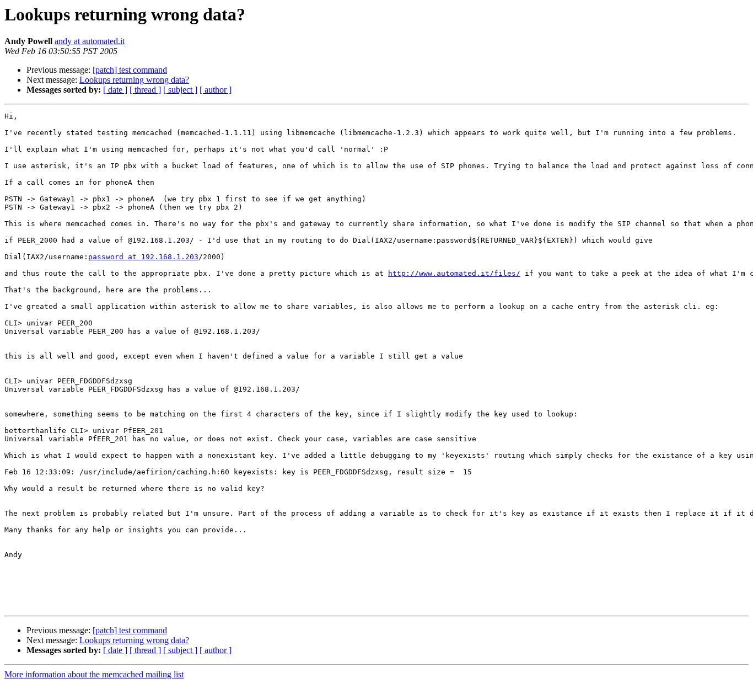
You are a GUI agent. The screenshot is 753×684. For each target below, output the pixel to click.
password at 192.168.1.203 (143, 257)
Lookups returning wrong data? (134, 79)
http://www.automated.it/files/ (454, 273)
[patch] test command (130, 69)
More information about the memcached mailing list (94, 674)
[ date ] (115, 89)
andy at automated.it (90, 41)
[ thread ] (145, 89)
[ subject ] (180, 89)
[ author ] (216, 89)
